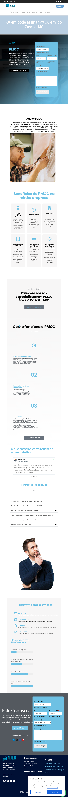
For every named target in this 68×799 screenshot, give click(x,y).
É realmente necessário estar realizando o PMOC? (26, 506)
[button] (12, 466)
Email (38, 55)
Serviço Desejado (40, 66)
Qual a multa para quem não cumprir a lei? (24, 520)
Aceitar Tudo (55, 792)
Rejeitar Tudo (38, 792)
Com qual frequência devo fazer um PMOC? (24, 510)
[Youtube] (23, 739)
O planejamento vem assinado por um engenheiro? (27, 501)
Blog (41, 12)
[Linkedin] (13, 739)
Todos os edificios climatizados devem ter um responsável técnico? (32, 515)
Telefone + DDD (52, 55)
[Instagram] (17, 739)
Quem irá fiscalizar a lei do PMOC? (21, 524)
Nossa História (49, 12)
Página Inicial (14, 12)
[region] (46, 786)
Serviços (34, 12)
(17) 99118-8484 (55, 763)
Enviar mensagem (42, 92)
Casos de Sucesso (24, 12)
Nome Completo (41, 46)
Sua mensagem (40, 75)
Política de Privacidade (52, 788)
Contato (60, 6)
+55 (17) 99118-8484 (57, 767)
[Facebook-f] (20, 739)
